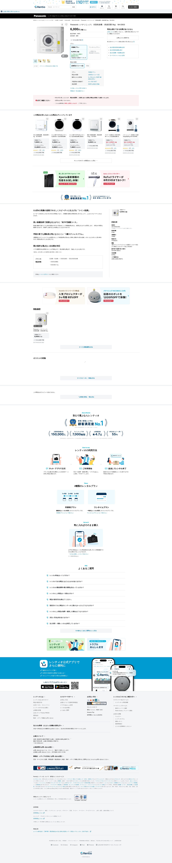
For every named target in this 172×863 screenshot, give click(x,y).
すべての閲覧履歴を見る (86, 347)
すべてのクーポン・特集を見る (86, 378)
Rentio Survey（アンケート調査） (124, 710)
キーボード (59, 782)
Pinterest (91, 845)
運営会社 (35, 715)
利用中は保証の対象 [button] (93, 84)
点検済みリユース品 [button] (93, 74)
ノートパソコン (41, 782)
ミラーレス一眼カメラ (72, 779)
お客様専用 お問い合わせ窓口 (42, 747)
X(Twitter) (65, 845)
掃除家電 (38, 784)
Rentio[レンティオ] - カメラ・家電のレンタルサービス (48, 776)
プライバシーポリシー (73, 840)
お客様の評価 (37, 710)
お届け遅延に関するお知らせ (11, 11)
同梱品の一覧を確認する (76, 91)
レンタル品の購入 (65, 707)
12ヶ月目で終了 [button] (92, 81)
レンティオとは (38, 696)
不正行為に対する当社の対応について (104, 840)
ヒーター (124, 784)
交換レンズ (80, 779)
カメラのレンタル (37, 779)
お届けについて (38, 736)
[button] (62, 24)
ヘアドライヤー (53, 784)
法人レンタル (133, 780)
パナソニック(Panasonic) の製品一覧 (49, 66)
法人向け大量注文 (133, 7)
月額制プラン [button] (92, 72)
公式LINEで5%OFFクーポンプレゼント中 (109, 845)
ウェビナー (118, 716)
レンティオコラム (120, 719)
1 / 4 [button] (65, 56)
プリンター (53, 782)
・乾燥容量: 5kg (53, 264)
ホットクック (72, 784)
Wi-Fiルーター (69, 782)
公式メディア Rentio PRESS (41, 713)
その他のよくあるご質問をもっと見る (86, 630)
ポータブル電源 (91, 786)
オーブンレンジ (83, 784)
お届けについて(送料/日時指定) (69, 702)
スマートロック (108, 780)
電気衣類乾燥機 (73, 258)
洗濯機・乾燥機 (53, 258)
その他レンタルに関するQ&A (78, 88)
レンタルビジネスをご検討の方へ (124, 696)
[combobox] (61, 7)
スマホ (74, 782)
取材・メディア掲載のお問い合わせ (43, 718)
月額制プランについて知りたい (65, 513)
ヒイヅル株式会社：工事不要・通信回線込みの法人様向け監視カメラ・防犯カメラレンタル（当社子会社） (61, 831)
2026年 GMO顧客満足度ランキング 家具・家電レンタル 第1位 (86, 427)
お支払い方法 (64, 700)
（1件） (43, 150)
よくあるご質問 (64, 710)
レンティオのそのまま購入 (40, 707)
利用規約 (64, 840)
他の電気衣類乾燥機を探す (117, 47)
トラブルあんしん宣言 (66, 705)
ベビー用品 (62, 786)
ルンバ (106, 782)
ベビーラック (54, 786)
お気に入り (110, 31)
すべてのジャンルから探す (117, 55)
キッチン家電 (101, 784)
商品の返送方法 (37, 702)
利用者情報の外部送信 (84, 840)
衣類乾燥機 (63, 258)
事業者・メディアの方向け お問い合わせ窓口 (47, 756)
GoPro (85, 779)
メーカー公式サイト (44, 274)
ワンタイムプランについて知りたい (97, 513)
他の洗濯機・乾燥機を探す (117, 52)
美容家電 (66, 784)
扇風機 (119, 784)
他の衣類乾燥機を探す (116, 50)
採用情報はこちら (38, 813)
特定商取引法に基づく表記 (55, 840)
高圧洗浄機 (129, 784)
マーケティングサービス (120, 705)
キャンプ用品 (84, 786)
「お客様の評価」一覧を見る (86, 397)
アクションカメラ (100, 779)
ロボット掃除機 (113, 782)
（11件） (61, 150)
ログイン (94, 7)
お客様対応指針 (117, 840)
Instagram (75, 845)
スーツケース (98, 786)
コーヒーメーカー (91, 784)
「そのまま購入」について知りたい (78, 554)
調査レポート (118, 721)
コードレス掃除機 (133, 782)
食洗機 (77, 784)
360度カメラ (91, 779)
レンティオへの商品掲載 (121, 702)
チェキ (75, 780)
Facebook (55, 845)
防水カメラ (131, 779)
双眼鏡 (59, 780)
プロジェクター (80, 782)
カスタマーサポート (66, 696)
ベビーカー (47, 786)
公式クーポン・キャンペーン (41, 705)
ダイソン (120, 782)
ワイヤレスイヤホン (99, 780)
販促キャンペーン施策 (121, 708)
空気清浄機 (87, 782)
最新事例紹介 (118, 723)
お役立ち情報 (117, 714)
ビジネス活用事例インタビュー (123, 726)
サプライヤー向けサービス (120, 700)
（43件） (79, 150)
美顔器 (59, 784)
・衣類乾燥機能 (53, 261)
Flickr (83, 845)
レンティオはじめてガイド (40, 700)
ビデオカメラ (117, 779)
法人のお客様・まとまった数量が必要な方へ (47, 725)
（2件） (115, 148)
